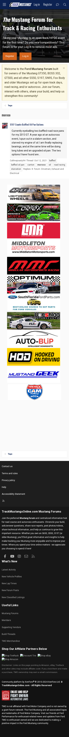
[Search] (64, 4)
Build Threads (8, 634)
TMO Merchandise (11, 641)
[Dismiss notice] (63, 68)
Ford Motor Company (36, 706)
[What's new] (57, 4)
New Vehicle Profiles (12, 576)
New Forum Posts (10, 590)
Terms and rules (10, 473)
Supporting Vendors (11, 627)
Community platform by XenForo (31, 682)
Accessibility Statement (13, 494)
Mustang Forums (50, 511)
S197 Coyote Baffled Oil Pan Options (27, 124)
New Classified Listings (13, 597)
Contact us (7, 466)
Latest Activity (9, 570)
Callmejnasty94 (17, 160)
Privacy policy (8, 480)
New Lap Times (9, 583)
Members (6, 620)
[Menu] (4, 4)
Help (4, 487)
